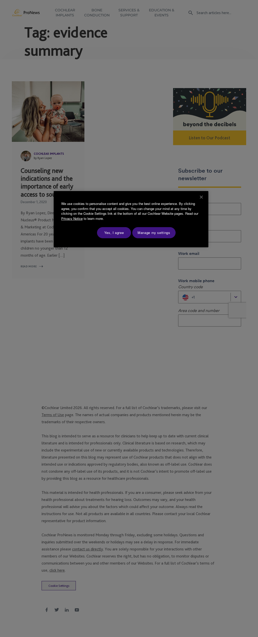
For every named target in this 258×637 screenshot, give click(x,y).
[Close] (201, 197)
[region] (131, 219)
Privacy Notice (72, 218)
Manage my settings (154, 232)
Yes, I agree (114, 232)
